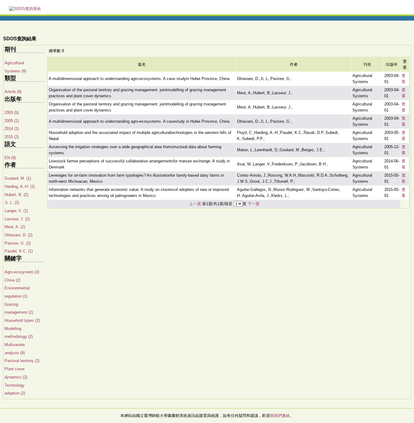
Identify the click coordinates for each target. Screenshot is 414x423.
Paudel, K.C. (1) (19, 251)
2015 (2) (12, 137)
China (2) (12, 280)
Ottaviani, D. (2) (18, 235)
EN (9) (10, 157)
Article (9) (13, 91)
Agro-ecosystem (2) (22, 272)
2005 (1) (12, 120)
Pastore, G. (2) (18, 243)
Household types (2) (22, 320)
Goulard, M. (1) (18, 178)
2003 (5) (12, 112)
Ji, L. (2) (12, 202)
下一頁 (253, 204)
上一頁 (195, 204)
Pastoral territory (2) (22, 360)
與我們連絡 (280, 415)
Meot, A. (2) (15, 227)
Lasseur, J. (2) (17, 219)
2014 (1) (12, 128)
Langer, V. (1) (16, 210)
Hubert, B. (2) (16, 194)
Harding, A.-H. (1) (20, 186)
